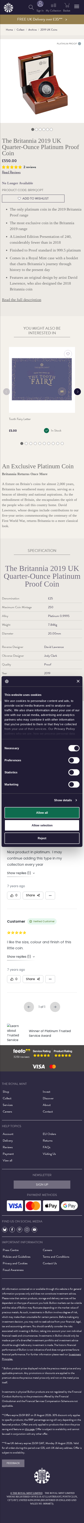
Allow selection (42, 825)
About (47, 1105)
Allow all (42, 812)
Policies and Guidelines (16, 1256)
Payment (8, 1154)
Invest (46, 1091)
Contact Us (50, 1263)
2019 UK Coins (48, 30)
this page (29, 1429)
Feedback (13, 1463)
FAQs (46, 1147)
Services (8, 1105)
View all (7, 1160)
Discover (48, 1098)
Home (9, 30)
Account (8, 1134)
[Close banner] (78, 681)
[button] (76, 6)
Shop (6, 1091)
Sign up (42, 1184)
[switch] (74, 760)
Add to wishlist (35, 198)
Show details (63, 800)
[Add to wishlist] (68, 354)
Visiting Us (49, 1154)
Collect (20, 30)
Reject (42, 838)
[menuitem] (31, 7)
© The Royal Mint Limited (26, 1493)
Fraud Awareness (13, 1270)
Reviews (8, 1147)
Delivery (8, 1140)
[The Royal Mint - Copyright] (8, 6)
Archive (32, 30)
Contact (48, 1111)
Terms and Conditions (56, 1256)
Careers (7, 1111)
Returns (48, 1140)
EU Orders (49, 1134)
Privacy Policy (64, 729)
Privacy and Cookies (15, 1263)
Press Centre (11, 1250)
